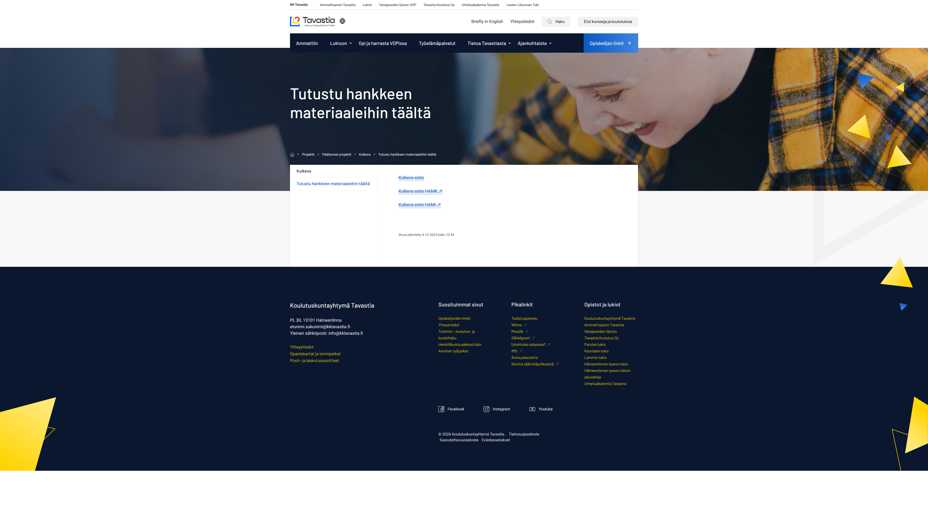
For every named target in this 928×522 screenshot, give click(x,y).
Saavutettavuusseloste (459, 440)
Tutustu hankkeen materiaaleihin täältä (333, 183)
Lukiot (367, 4)
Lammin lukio (595, 357)
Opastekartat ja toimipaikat (315, 353)
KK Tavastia (299, 4)
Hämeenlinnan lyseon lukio (606, 364)
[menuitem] (487, 22)
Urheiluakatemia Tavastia (480, 4)
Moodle (517, 331)
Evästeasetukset (496, 440)
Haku (560, 21)
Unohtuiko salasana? (528, 344)
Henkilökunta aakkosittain (459, 344)
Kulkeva (304, 171)
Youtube (546, 409)
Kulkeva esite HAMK (418, 191)
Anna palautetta (524, 357)
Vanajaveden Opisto (600, 331)
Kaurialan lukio (596, 351)
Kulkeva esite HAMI (417, 205)
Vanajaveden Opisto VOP (397, 4)
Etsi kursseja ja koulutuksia (608, 21)
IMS (514, 351)
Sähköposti (520, 338)
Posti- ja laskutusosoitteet (314, 360)
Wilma (516, 325)
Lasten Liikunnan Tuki (523, 4)
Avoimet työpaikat (453, 351)
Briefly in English (487, 21)
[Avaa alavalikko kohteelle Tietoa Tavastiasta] (509, 43)
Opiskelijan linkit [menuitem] (607, 43)
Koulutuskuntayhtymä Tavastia (609, 318)
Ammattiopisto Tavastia (337, 4)
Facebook (456, 409)
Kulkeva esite (411, 177)
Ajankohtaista (532, 43)
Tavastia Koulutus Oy (439, 4)
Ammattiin (307, 43)
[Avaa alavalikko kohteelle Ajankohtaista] (550, 43)
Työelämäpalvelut (437, 43)
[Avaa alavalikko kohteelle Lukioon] (350, 43)
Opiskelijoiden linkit (454, 318)
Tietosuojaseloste (524, 434)
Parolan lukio (595, 344)
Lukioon (338, 43)
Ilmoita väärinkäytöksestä (532, 364)
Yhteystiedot (522, 21)
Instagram (501, 409)
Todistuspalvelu (524, 318)
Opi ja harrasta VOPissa (383, 43)
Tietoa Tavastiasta (487, 43)
